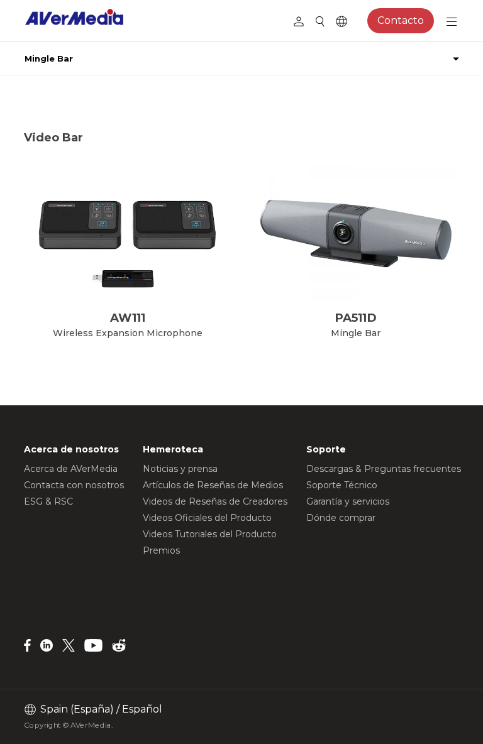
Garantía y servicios (347, 501)
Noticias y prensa (180, 468)
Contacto (400, 20)
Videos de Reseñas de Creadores (215, 501)
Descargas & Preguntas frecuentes (383, 468)
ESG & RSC (48, 501)
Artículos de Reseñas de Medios (213, 485)
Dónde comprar (340, 517)
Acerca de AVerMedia (71, 468)
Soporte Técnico (341, 485)
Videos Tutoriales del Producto (210, 534)
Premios (161, 550)
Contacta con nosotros (74, 485)
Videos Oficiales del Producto (207, 517)
